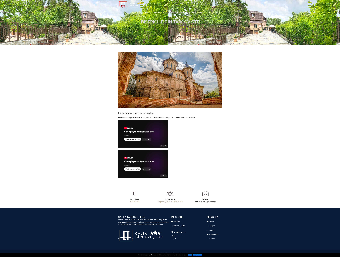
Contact (201, 13)
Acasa (148, 13)
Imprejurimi (200, 35)
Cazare (165, 13)
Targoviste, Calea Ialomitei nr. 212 (170, 201)
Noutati (190, 13)
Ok (190, 255)
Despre (156, 13)
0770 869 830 (134, 201)
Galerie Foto (177, 13)
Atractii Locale (179, 226)
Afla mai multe (197, 255)
